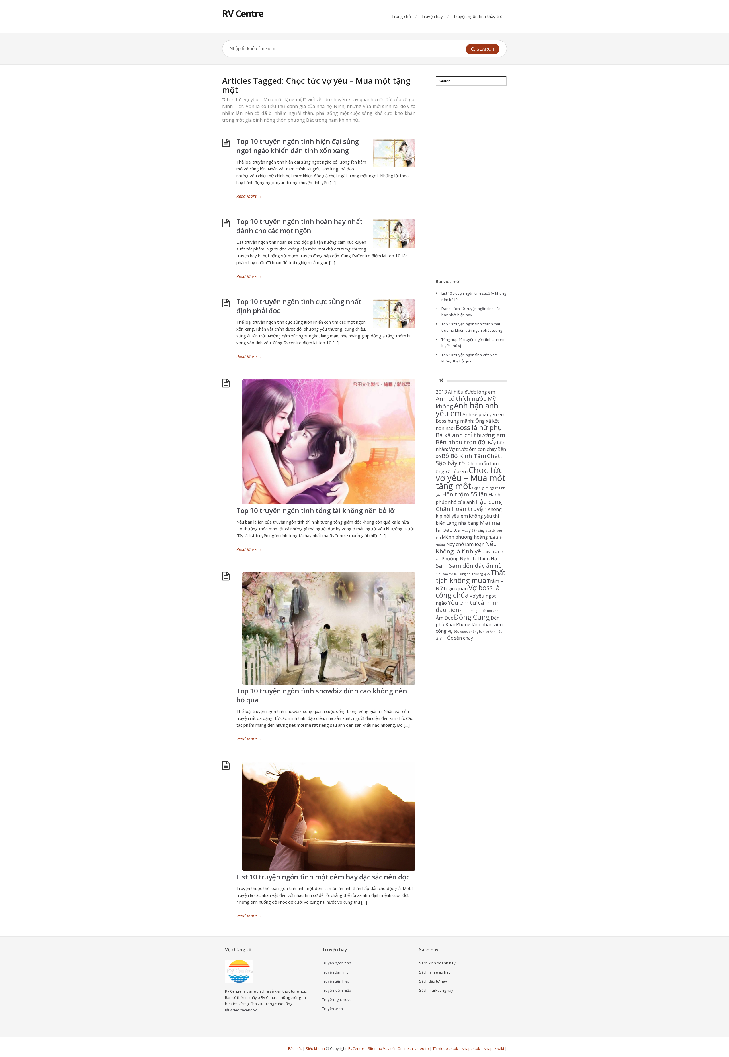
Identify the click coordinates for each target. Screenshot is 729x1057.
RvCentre (356, 1048)
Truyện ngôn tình (336, 963)
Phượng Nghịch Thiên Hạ (469, 558)
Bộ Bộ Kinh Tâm (464, 456)
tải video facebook (241, 1010)
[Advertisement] (471, 182)
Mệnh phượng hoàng (465, 536)
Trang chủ (401, 16)
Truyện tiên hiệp (336, 981)
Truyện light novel (337, 999)
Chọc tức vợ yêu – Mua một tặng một (470, 478)
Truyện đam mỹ (335, 972)
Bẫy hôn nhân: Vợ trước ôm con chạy (470, 445)
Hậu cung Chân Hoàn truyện (469, 505)
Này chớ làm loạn (465, 544)
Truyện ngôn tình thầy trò (478, 16)
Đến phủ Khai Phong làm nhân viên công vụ (469, 624)
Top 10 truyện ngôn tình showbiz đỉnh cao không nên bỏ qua (321, 695)
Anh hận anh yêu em (467, 409)
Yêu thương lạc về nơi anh (479, 611)
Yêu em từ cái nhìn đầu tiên (468, 606)
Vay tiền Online (396, 1048)
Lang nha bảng (462, 523)
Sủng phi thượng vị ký (474, 574)
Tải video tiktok (445, 1048)
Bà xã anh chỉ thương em (470, 435)
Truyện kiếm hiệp (336, 990)
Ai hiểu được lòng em (471, 391)
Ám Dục (444, 617)
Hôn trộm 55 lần (465, 494)
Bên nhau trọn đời (461, 442)
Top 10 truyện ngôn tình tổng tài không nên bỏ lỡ (315, 510)
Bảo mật (295, 1048)
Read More (249, 196)
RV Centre (242, 13)
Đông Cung (472, 617)
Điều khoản (315, 1048)
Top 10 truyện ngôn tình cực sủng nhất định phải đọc (298, 306)
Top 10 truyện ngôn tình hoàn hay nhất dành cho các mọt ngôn (299, 226)
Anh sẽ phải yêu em (483, 414)
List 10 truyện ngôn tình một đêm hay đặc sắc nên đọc (322, 876)
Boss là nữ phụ (479, 427)
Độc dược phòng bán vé (471, 632)
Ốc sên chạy (460, 637)
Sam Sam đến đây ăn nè (469, 565)
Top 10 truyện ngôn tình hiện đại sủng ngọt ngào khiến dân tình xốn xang (297, 146)
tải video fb (419, 1048)
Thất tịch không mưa (471, 576)
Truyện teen (332, 1008)
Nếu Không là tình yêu (466, 547)
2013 (441, 391)
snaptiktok (471, 1048)
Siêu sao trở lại (447, 574)
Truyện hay (432, 16)
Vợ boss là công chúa (468, 591)
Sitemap (375, 1048)
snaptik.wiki (494, 1048)
